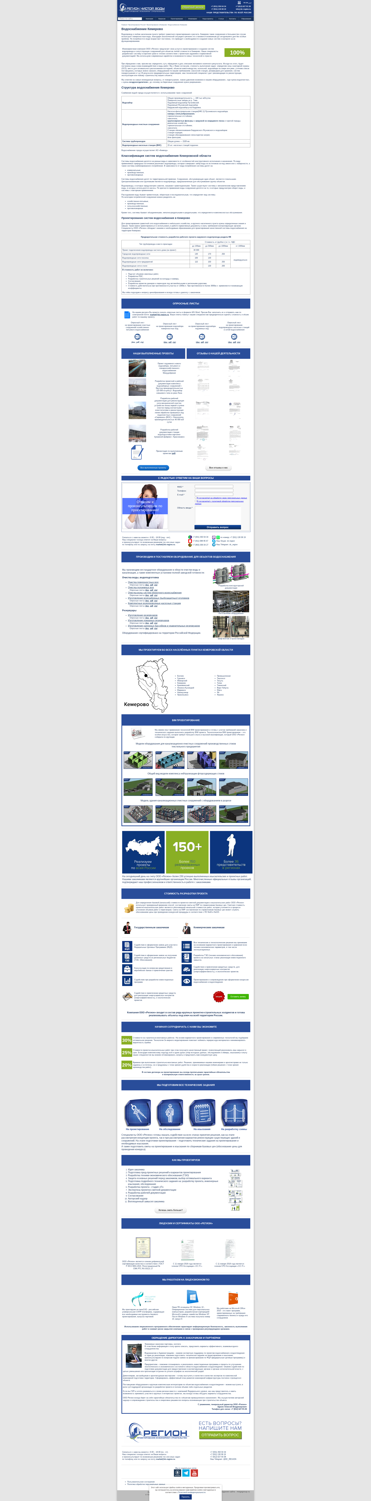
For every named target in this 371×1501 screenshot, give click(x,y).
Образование (246, 19)
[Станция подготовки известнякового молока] (201, 787)
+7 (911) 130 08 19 (218, 9)
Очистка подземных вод (141, 587)
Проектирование (177, 19)
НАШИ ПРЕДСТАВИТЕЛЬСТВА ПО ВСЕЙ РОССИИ (229, 13)
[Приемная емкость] (138, 760)
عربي (249, 2)
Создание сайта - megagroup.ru (235, 1491)
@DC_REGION (229, 1459)
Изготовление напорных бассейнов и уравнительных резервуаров (164, 626)
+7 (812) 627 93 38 (243, 6)
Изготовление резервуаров (143, 615)
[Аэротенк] (170, 760)
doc (133, 342)
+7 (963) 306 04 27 (200, 545)
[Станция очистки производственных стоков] (233, 760)
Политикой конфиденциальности (191, 1492)
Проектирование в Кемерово (157, 25)
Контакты (232, 19)
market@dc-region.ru (159, 315)
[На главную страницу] (141, 8)
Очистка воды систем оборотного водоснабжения (155, 592)
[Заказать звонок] (185, 1430)
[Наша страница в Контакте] (177, 1473)
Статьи (221, 19)
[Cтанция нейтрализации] (233, 787)
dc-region (231, 541)
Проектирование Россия (136, 25)
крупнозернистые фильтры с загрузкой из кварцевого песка (196, 121)
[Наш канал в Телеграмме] (186, 1473)
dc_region (233, 544)
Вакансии (161, 19)
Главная (124, 25)
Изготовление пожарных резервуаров (148, 620)
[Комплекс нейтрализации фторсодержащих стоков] (138, 787)
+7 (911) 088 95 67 (200, 541)
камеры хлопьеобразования (181, 114)
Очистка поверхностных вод (143, 582)
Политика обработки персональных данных (146, 1484)
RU (245, 2)
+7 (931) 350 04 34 (218, 6)
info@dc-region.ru (243, 9)
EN (247, 2)
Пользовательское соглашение (141, 1482)
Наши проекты (207, 19)
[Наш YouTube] (194, 1473)
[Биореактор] (201, 760)
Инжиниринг (192, 19)
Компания (149, 19)
